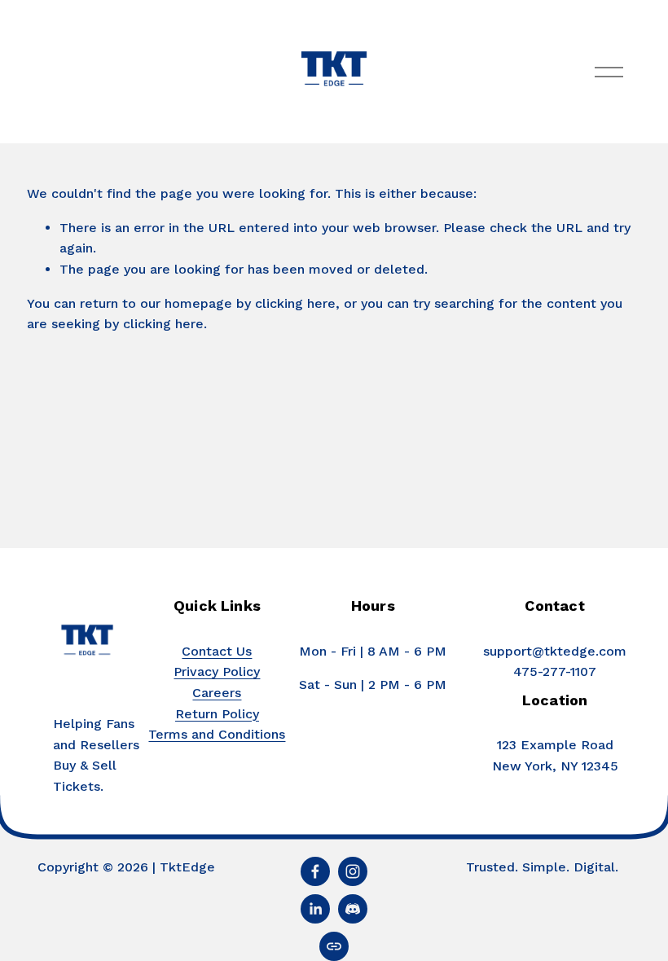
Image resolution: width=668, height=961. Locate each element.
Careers (216, 692)
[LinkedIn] (315, 909)
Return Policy (217, 714)
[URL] (334, 946)
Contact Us (217, 651)
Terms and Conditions (216, 734)
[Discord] (352, 909)
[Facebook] (315, 871)
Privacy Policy (217, 671)
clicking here (295, 303)
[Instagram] (352, 871)
